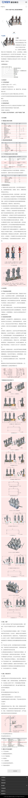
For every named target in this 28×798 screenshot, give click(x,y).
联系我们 (3, 793)
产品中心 (3, 780)
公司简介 (3, 777)
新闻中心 (3, 791)
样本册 (2, 785)
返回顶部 (15, 771)
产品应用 (3, 788)
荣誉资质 (3, 783)
